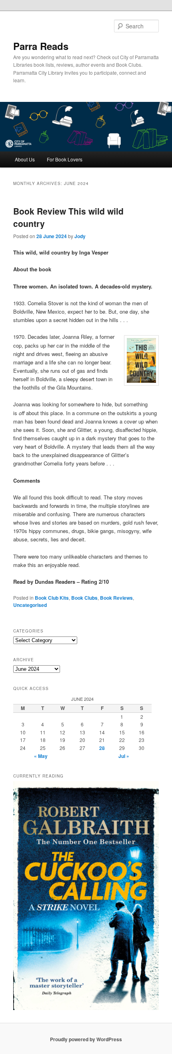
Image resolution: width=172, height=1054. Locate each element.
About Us (25, 159)
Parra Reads (40, 46)
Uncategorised (30, 605)
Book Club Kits (52, 597)
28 (102, 748)
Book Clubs (84, 597)
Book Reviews (116, 597)
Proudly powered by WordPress (86, 1039)
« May (41, 756)
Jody (80, 236)
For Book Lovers (64, 159)
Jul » (123, 756)
